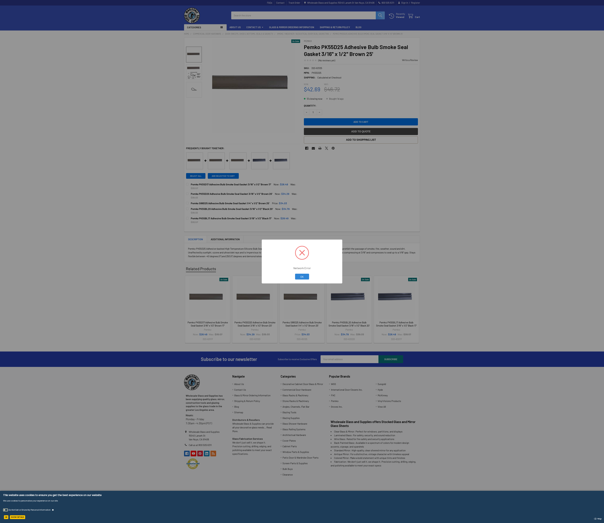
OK (302, 276)
